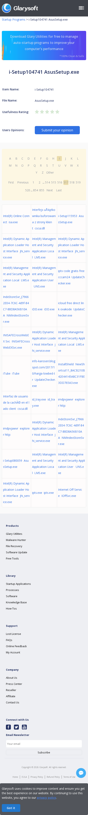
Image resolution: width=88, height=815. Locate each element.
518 (72, 182)
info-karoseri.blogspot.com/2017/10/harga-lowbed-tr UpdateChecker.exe (44, 373)
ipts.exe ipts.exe (43, 493)
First (11, 182)
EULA (24, 776)
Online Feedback (16, 646)
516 (59, 182)
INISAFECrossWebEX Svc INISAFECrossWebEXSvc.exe (16, 341)
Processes (12, 590)
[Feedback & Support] (81, 773)
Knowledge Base (16, 602)
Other (50, 172)
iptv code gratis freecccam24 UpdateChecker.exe (71, 277)
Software (11, 596)
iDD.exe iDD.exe (43, 309)
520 (27, 190)
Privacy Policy (36, 776)
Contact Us (12, 702)
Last (59, 190)
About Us (11, 678)
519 (78, 182)
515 (53, 182)
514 (47, 182)
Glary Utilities (14, 534)
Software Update (16, 552)
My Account (13, 652)
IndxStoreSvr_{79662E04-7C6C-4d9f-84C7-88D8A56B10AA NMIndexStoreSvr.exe (16, 309)
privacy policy (46, 798)
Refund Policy (53, 776)
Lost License (13, 634)
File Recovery (14, 546)
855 (41, 190)
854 (35, 190)
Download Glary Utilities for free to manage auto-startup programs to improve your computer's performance (47, 46)
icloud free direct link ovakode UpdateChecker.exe (71, 309)
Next (49, 190)
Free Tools (12, 558)
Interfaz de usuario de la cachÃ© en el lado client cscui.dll (16, 402)
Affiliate (10, 696)
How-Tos (11, 608)
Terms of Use (69, 776)
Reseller (11, 690)
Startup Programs (13, 19)
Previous (23, 182)
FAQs (9, 640)
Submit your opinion (57, 130)
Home (15, 776)
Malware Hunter (16, 540)
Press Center (14, 684)
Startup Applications (18, 584)
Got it (11, 808)
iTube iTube (11, 373)
